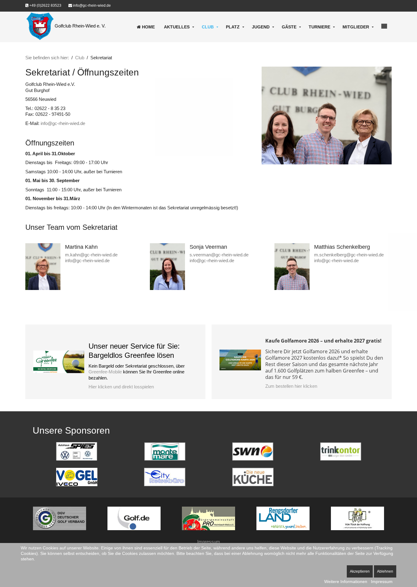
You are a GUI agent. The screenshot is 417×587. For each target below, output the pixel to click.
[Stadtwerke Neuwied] (252, 450)
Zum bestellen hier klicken (291, 386)
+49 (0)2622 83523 (44, 5)
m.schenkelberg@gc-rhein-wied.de (349, 254)
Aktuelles (177, 26)
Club (208, 26)
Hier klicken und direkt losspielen (121, 386)
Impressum (208, 541)
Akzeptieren (360, 571)
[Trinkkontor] (340, 450)
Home (148, 26)
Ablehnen (385, 571)
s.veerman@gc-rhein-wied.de (219, 254)
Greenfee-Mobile (105, 371)
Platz (233, 26)
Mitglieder (356, 26)
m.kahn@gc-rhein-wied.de (91, 254)
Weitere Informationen (345, 581)
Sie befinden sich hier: (47, 57)
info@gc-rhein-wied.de (91, 5)
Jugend (261, 26)
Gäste (289, 26)
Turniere (319, 26)
